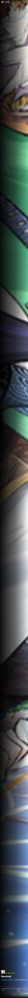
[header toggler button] (26, 2)
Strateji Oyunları (7, 980)
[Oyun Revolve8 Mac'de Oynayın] (14, 984)
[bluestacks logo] (5, 2)
